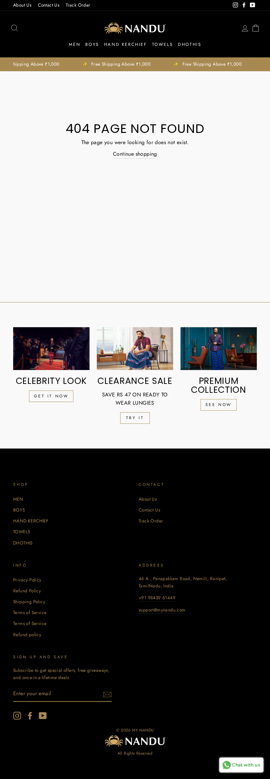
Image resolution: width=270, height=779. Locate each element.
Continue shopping (135, 154)
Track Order (78, 5)
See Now (218, 405)
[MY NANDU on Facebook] (30, 716)
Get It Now (51, 396)
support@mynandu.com (162, 610)
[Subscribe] (107, 694)
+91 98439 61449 (157, 597)
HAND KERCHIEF (125, 44)
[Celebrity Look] (51, 348)
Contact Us (48, 5)
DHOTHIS (189, 44)
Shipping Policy (29, 601)
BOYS (92, 44)
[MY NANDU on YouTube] (43, 716)
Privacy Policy (27, 579)
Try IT (135, 418)
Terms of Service (29, 612)
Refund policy (27, 634)
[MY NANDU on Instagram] (17, 716)
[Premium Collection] (218, 348)
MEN (75, 44)
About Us (22, 5)
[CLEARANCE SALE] (135, 348)
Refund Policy (27, 590)
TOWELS (162, 44)
